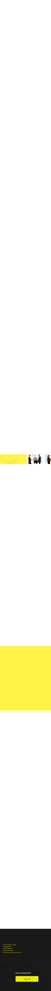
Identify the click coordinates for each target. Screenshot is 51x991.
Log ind (27, 979)
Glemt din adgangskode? (23, 973)
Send (45, 903)
